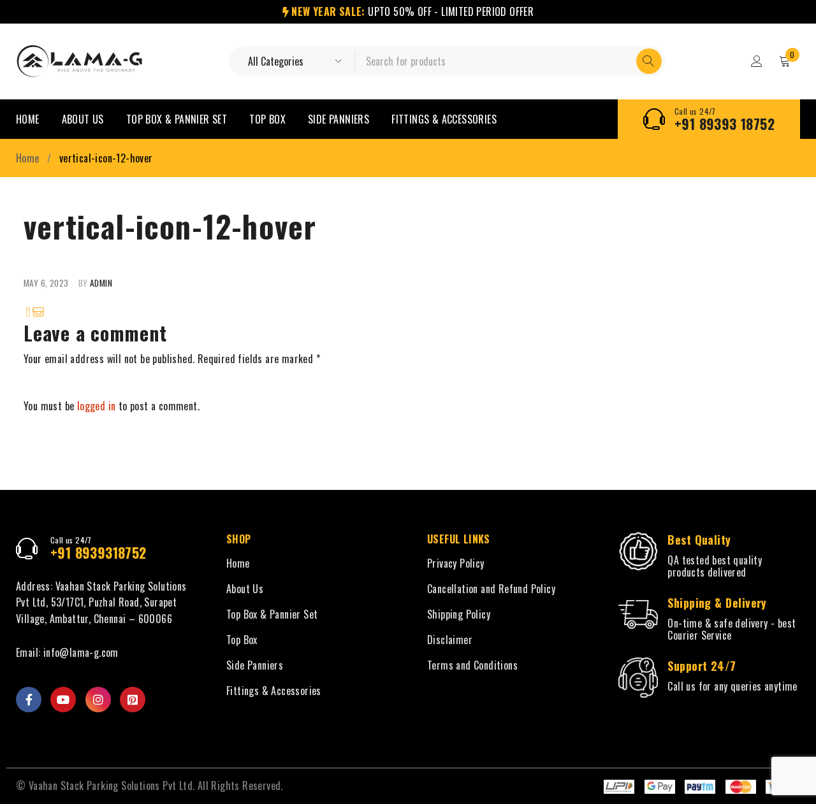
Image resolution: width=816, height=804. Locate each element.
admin (101, 282)
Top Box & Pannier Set (271, 614)
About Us (244, 588)
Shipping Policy (458, 614)
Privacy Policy (455, 563)
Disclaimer (449, 639)
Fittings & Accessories (273, 690)
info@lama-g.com (81, 652)
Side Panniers (254, 665)
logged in (96, 405)
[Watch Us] (63, 699)
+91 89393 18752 (724, 123)
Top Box (242, 639)
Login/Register (757, 61)
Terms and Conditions (472, 665)
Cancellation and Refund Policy (491, 588)
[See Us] (98, 699)
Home (28, 158)
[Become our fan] (28, 699)
